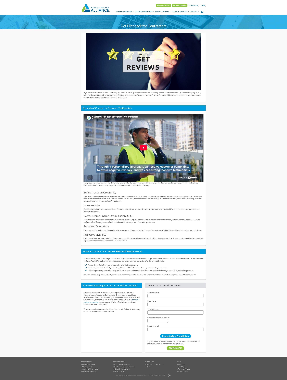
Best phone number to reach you (158, 317)
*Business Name (153, 293)
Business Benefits (88, 364)
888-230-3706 (175, 348)
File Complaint (162, 5)
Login (203, 5)
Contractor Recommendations (125, 367)
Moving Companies (162, 11)
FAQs (148, 367)
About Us (194, 11)
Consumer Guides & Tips (155, 364)
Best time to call (153, 326)
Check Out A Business (122, 369)
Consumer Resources (179, 11)
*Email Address (152, 309)
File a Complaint (119, 371)
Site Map (181, 367)
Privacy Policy (183, 371)
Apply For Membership (90, 369)
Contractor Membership (143, 11)
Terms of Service (184, 369)
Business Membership (124, 11)
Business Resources (89, 371)
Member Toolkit (87, 367)
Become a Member (180, 5)
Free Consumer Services (122, 364)
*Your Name (151, 301)
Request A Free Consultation (175, 336)
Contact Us (194, 5)
